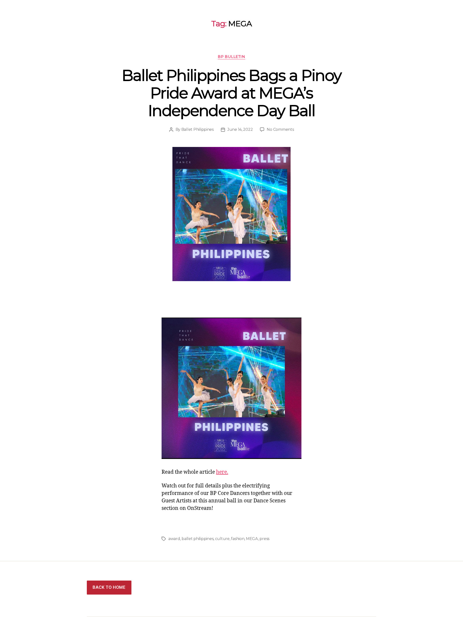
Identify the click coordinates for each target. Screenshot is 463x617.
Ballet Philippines (197, 129)
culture (222, 538)
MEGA (252, 538)
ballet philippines (197, 538)
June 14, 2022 (240, 129)
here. (222, 472)
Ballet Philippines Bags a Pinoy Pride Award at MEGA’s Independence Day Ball (231, 93)
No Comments (280, 129)
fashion (237, 538)
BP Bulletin (231, 57)
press (264, 538)
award (174, 538)
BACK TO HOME (109, 587)
